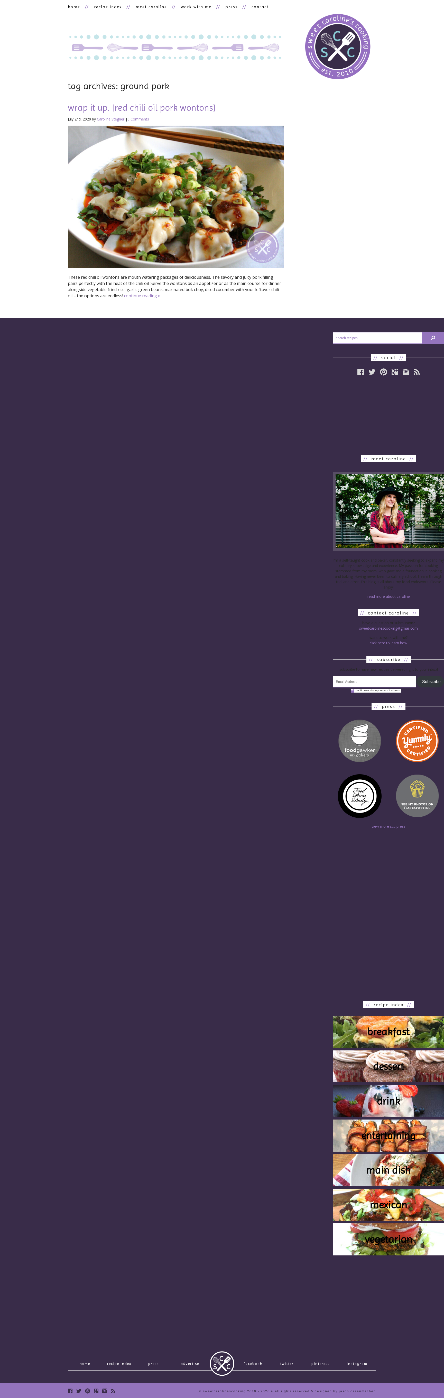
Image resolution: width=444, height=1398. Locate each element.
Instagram (357, 1364)
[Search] (433, 338)
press (231, 6)
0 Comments (138, 119)
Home (85, 1364)
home (74, 6)
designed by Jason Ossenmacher (345, 1391)
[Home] (337, 47)
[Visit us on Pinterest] (87, 1391)
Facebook (253, 1364)
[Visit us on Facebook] (70, 1391)
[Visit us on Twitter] (78, 1391)
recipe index (108, 6)
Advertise (190, 1364)
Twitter (287, 1364)
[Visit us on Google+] (96, 1391)
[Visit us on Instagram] (406, 371)
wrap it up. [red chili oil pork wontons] (142, 107)
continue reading (142, 296)
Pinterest (320, 1364)
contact (260, 6)
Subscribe (431, 681)
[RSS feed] (417, 371)
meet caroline (151, 6)
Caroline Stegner (110, 119)
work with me (196, 6)
